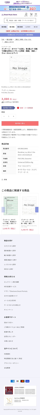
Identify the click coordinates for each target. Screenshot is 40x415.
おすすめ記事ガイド (11, 296)
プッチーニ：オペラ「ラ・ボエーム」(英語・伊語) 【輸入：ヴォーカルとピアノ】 (28, 221)
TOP (3, 39)
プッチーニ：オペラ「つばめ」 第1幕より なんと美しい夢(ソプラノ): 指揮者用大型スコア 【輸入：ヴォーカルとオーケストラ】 (10, 221)
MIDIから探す (8, 269)
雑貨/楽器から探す (10, 260)
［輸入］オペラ (9, 42)
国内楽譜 (4, 27)
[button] (35, 14)
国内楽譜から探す (10, 251)
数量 (3, 112)
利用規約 (7, 354)
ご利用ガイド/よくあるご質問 (14, 327)
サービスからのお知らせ (12, 305)
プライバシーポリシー (11, 363)
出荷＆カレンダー (10, 336)
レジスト (28, 27)
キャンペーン (8, 310)
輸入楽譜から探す (10, 255)
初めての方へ (8, 322)
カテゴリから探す (10, 246)
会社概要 (7, 368)
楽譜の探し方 (8, 332)
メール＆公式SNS (10, 300)
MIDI (36, 27)
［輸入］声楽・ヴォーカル (23, 39)
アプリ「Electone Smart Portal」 (16, 291)
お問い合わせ (8, 341)
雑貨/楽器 (20, 27)
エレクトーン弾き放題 (11, 282)
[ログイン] (26, 14)
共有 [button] (5, 179)
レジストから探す (10, 264)
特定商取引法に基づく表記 (13, 358)
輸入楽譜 (12, 27)
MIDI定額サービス (10, 286)
